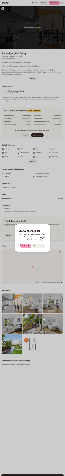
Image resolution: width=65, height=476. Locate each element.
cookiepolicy (41, 240)
